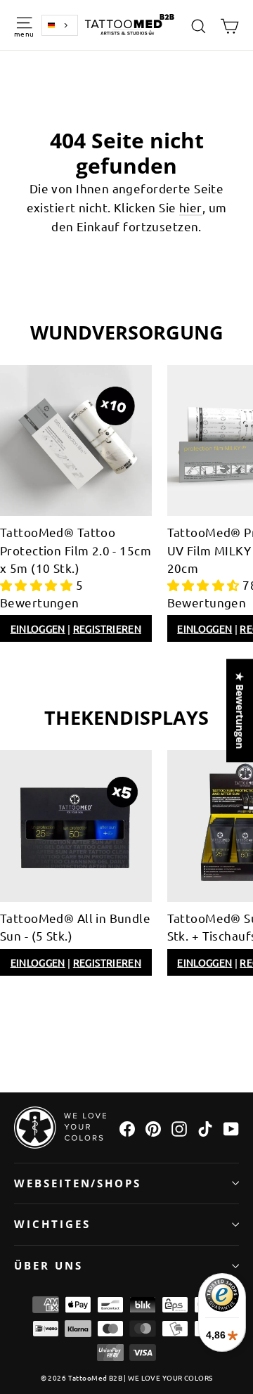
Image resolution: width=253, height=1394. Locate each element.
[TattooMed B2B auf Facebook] (127, 1127)
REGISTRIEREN (107, 628)
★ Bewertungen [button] (240, 710)
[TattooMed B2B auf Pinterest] (153, 1127)
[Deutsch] (59, 25)
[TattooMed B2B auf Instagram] (179, 1127)
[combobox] (59, 25)
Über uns (48, 1265)
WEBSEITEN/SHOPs (77, 1183)
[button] (38, 584)
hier (190, 207)
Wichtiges (52, 1224)
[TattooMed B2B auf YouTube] (231, 1127)
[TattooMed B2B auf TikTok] (205, 1127)
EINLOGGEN (38, 628)
